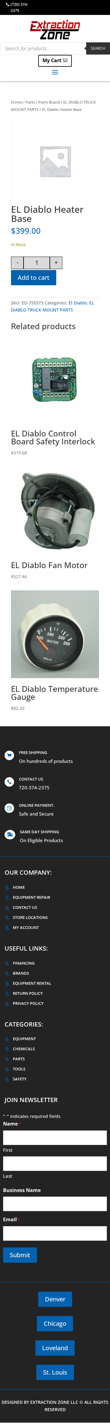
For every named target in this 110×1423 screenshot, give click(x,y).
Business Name (22, 1190)
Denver (55, 1299)
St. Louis (55, 1372)
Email (11, 1219)
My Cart (51, 60)
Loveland (55, 1348)
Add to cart (34, 277)
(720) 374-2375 (19, 7)
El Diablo (78, 303)
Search (98, 48)
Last (7, 1176)
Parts (30, 102)
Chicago (55, 1323)
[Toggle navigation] (55, 72)
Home (16, 102)
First (8, 1150)
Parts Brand (49, 102)
